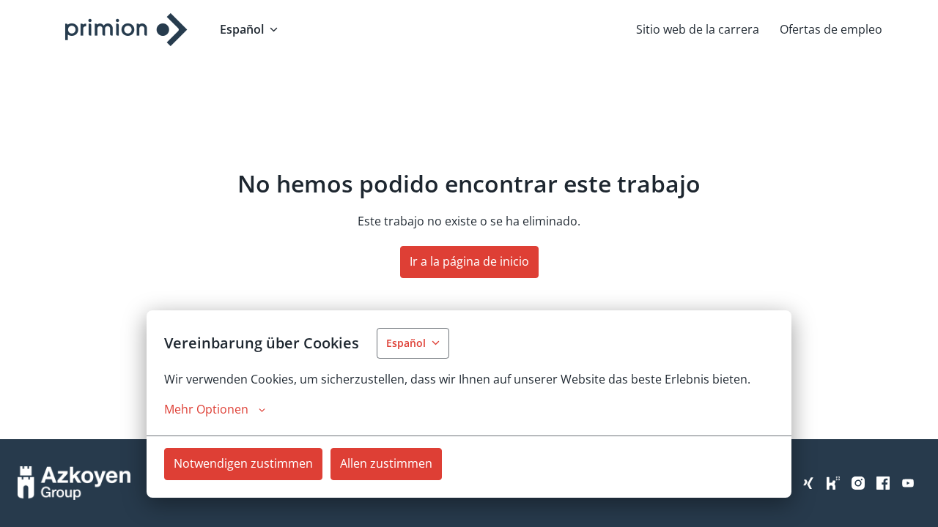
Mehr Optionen (206, 409)
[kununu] (833, 483)
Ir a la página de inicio (469, 261)
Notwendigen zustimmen (243, 463)
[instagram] (858, 483)
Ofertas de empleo (831, 29)
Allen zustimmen (386, 463)
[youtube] (907, 483)
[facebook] (883, 483)
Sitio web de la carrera (697, 29)
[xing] (808, 483)
